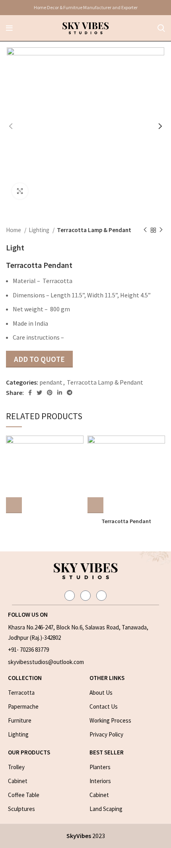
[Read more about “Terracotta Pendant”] (95, 505)
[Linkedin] (85, 595)
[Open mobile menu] (9, 28)
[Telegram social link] (69, 392)
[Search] (161, 28)
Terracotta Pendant (126, 521)
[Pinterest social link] (50, 392)
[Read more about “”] (14, 505)
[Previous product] (145, 230)
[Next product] (161, 230)
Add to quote (39, 359)
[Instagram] (69, 595)
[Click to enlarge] (20, 191)
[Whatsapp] (101, 595)
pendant (50, 382)
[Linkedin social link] (59, 392)
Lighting (40, 230)
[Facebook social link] (30, 392)
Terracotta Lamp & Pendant (94, 230)
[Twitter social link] (39, 392)
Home (14, 230)
